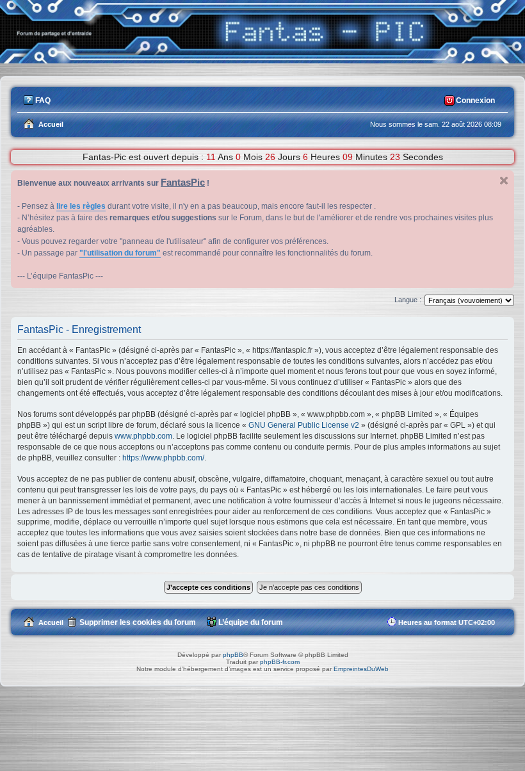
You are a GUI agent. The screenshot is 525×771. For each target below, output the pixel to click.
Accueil (50, 622)
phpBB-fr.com (280, 661)
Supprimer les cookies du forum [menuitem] (137, 622)
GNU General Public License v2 (303, 425)
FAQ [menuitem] (43, 100)
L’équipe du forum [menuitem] (250, 622)
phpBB (233, 654)
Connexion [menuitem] (475, 100)
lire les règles (81, 206)
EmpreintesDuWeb (361, 668)
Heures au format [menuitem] (446, 622)
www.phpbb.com (143, 436)
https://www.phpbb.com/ (163, 457)
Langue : (407, 300)
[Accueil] (262, 59)
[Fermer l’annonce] (504, 180)
